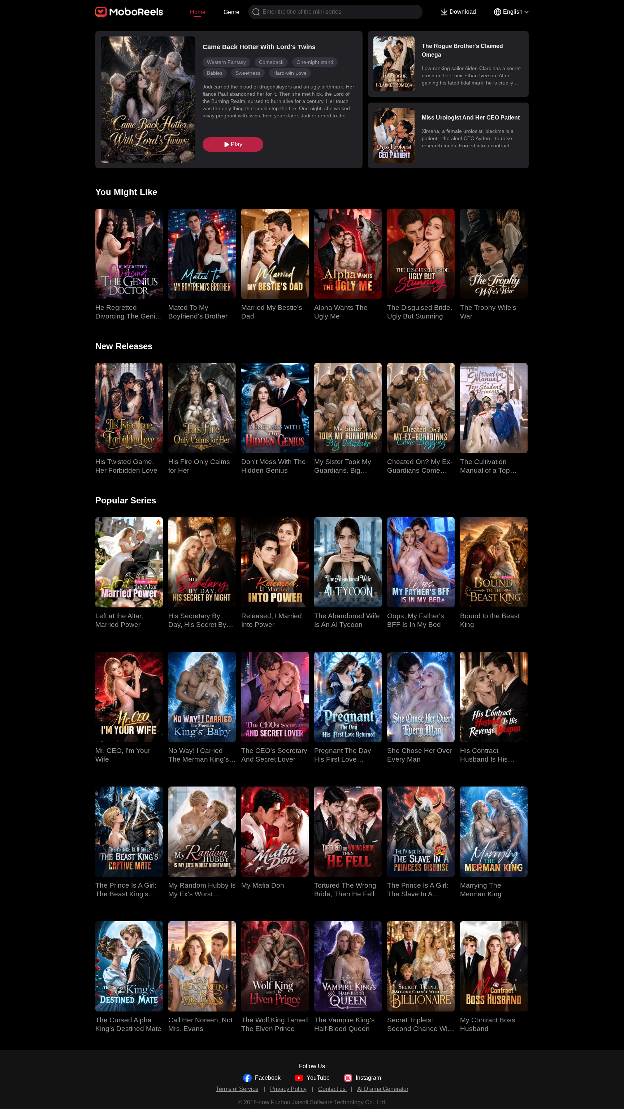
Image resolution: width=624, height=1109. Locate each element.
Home (197, 12)
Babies (214, 73)
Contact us (332, 1089)
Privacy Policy (288, 1089)
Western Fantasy (226, 62)
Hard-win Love (290, 73)
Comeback (271, 62)
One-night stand (314, 62)
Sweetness (247, 73)
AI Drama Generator (382, 1089)
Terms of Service (237, 1089)
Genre (231, 12)
